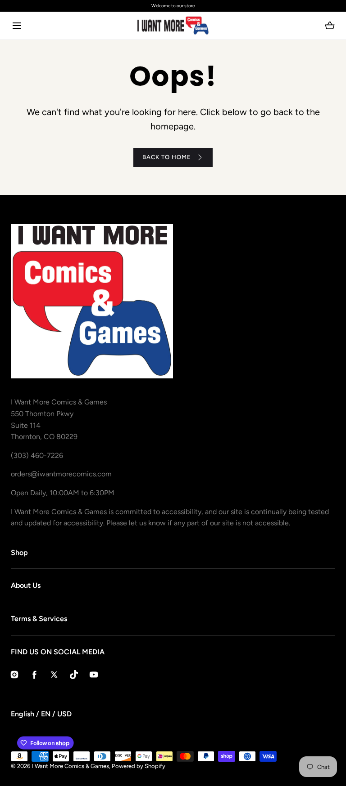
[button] (16, 25)
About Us (26, 585)
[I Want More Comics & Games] (173, 26)
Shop (19, 552)
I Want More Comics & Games (70, 766)
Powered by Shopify (138, 766)
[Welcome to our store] (173, 5)
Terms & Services (39, 618)
